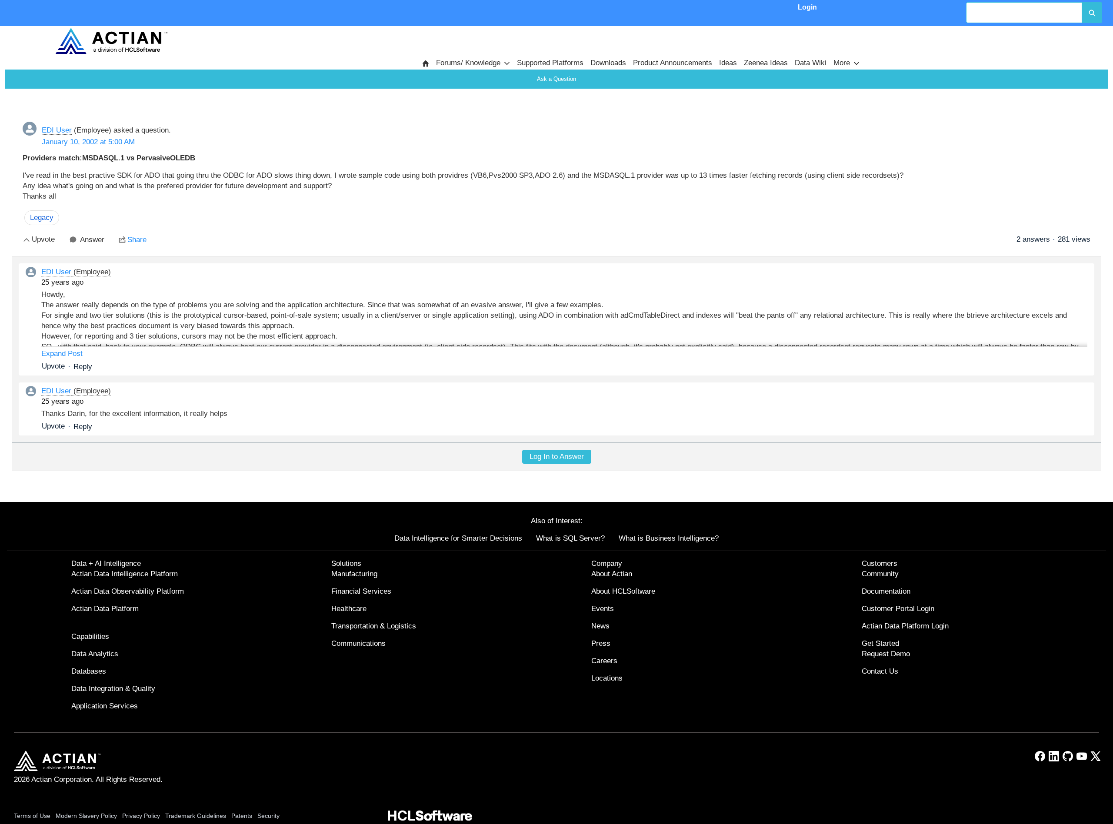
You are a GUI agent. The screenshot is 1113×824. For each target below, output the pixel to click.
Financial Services (361, 591)
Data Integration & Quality (113, 688)
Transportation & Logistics (373, 626)
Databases (88, 671)
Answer (92, 240)
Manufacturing (354, 574)
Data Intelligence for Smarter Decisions (458, 538)
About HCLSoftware (623, 591)
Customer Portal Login (898, 609)
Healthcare (349, 609)
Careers (604, 661)
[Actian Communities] (111, 41)
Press (600, 643)
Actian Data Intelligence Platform (124, 574)
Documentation (886, 591)
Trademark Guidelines (195, 815)
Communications (358, 643)
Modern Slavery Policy (86, 815)
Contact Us (880, 671)
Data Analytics (94, 654)
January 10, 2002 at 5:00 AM (88, 142)
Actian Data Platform (105, 609)
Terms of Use (32, 815)
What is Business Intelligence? (669, 538)
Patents (241, 815)
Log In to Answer (557, 456)
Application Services (104, 706)
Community (880, 574)
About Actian (611, 574)
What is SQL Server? (570, 538)
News (600, 626)
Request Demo (886, 654)
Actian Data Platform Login (905, 626)
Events (602, 609)
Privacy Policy (141, 815)
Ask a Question (556, 79)
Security (268, 815)
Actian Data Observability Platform (127, 591)
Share (137, 239)
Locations (607, 678)
